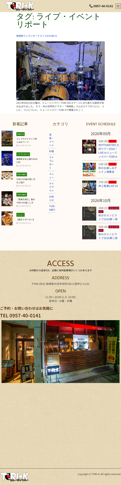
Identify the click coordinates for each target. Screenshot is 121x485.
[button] (118, 6)
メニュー (20, 214)
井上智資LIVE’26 (108, 186)
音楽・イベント (51, 140)
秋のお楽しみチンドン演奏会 (107, 170)
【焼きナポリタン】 (25, 219)
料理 (51, 151)
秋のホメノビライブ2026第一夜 (108, 217)
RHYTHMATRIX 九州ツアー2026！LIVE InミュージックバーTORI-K (108, 150)
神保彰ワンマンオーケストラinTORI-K (36, 36)
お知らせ (20, 134)
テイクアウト (51, 187)
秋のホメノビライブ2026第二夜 (108, 236)
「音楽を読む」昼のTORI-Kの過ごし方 (25, 201)
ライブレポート (23, 154)
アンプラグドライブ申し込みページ (26, 140)
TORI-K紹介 (21, 174)
